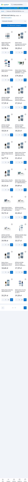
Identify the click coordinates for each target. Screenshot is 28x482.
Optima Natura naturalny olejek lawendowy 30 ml (7, 181)
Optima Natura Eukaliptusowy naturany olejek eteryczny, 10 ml (7, 264)
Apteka (2, 11)
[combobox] (18, 4)
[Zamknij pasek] (26, 8)
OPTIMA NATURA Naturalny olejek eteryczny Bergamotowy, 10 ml (7, 99)
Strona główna (8, 17)
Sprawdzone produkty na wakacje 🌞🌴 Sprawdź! (13, 8)
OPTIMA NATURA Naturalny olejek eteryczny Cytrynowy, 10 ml (7, 126)
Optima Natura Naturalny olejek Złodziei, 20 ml (7, 290)
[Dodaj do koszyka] (11, 52)
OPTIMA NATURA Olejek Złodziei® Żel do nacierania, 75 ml (20, 236)
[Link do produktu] (7, 42)
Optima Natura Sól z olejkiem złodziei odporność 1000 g (6, 44)
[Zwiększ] (22, 52)
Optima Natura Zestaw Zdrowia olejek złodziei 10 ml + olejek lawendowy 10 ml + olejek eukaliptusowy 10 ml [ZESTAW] (21, 181)
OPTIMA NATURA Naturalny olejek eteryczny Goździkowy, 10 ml (20, 264)
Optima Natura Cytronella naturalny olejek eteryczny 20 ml (7, 154)
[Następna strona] (25, 307)
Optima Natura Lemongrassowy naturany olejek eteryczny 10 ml (20, 44)
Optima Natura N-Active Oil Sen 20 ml (7, 71)
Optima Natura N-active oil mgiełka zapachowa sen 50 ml (20, 291)
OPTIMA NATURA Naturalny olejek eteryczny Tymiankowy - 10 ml (20, 126)
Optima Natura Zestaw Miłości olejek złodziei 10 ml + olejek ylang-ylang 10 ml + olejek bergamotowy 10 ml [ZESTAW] (7, 209)
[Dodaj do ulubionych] (12, 32)
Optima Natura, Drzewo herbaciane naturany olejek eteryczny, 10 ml (20, 154)
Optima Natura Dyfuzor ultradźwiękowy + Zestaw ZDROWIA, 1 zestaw (20, 71)
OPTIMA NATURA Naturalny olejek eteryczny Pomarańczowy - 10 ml (20, 99)
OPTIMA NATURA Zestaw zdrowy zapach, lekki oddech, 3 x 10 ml (7, 236)
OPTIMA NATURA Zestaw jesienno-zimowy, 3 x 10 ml (20, 209)
